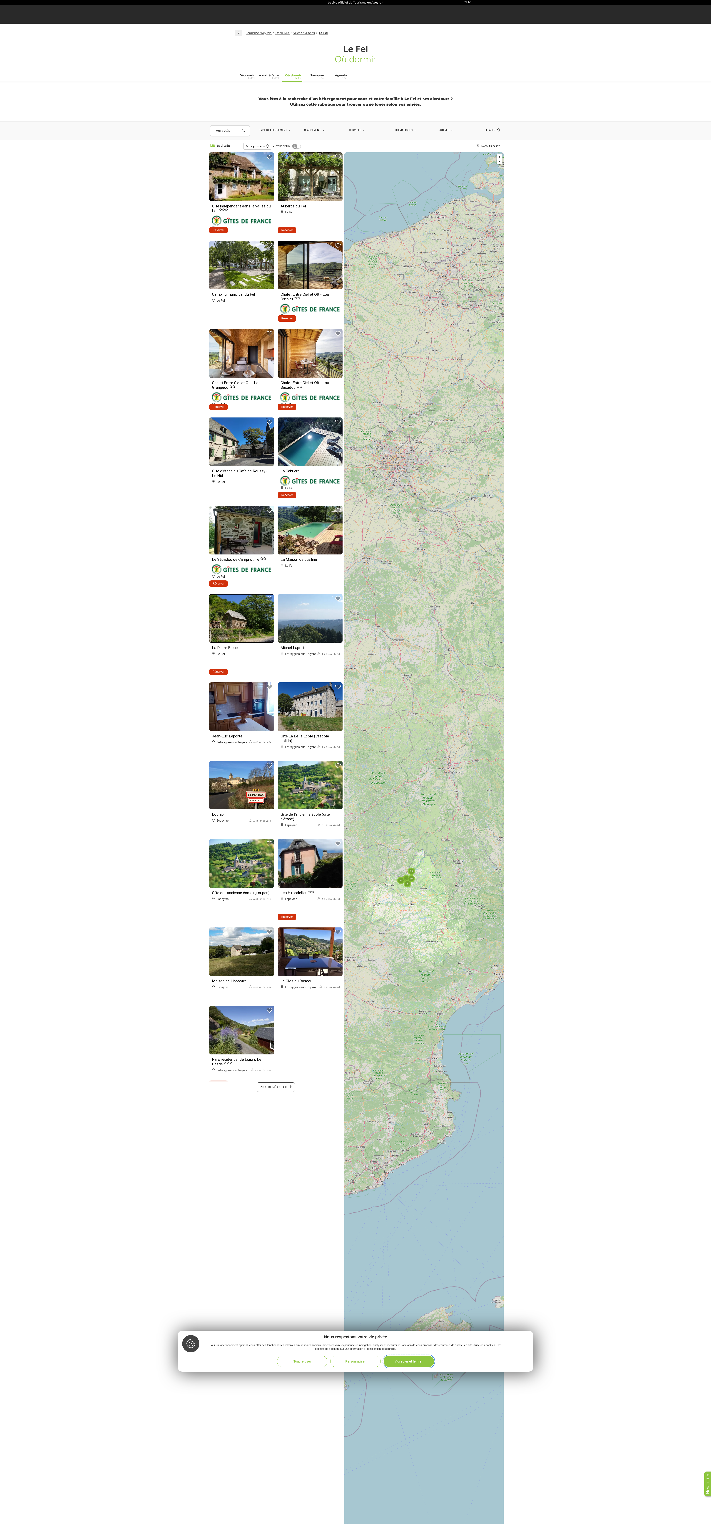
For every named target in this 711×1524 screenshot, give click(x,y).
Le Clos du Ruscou (296, 981)
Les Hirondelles (294, 893)
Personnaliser (355, 1361)
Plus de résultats (274, 1087)
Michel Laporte (293, 647)
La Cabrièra (290, 471)
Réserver (218, 230)
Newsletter (707, 1484)
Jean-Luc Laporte (227, 736)
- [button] (499, 161)
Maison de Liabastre (229, 981)
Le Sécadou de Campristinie (236, 559)
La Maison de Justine (299, 559)
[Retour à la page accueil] (238, 33)
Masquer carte (490, 146)
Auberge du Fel (293, 206)
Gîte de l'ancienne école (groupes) (241, 893)
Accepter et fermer (409, 1361)
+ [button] (499, 156)
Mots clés (223, 131)
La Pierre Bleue (225, 647)
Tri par (255, 146)
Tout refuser (302, 1361)
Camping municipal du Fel (233, 294)
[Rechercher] (243, 131)
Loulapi (218, 814)
